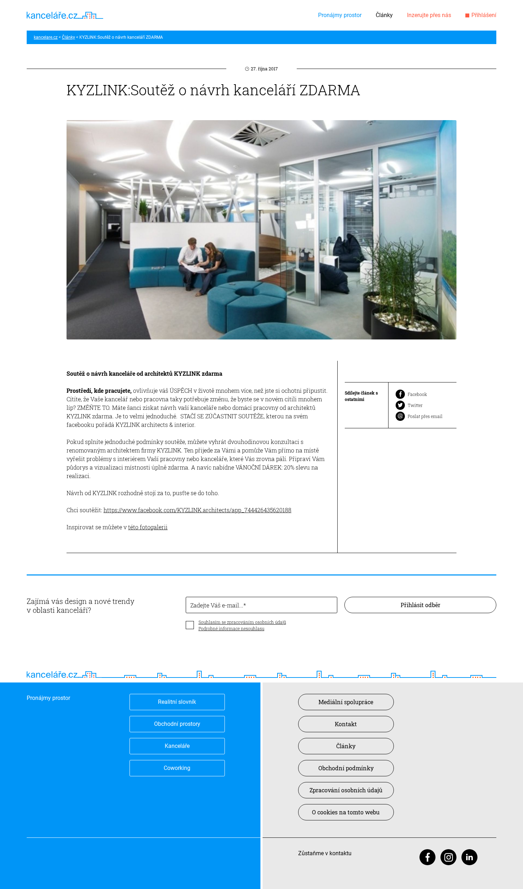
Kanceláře (177, 746)
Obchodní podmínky (346, 768)
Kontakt (346, 724)
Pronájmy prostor (339, 15)
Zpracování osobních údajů (346, 790)
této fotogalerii (148, 527)
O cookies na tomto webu (346, 812)
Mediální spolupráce (345, 702)
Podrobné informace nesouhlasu (231, 628)
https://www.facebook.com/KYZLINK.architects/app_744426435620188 (197, 510)
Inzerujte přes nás (429, 15)
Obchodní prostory (177, 724)
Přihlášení (483, 15)
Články (384, 15)
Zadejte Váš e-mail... (216, 605)
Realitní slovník (177, 701)
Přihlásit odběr (420, 605)
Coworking (177, 768)
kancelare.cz (46, 37)
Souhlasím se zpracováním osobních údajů (242, 622)
